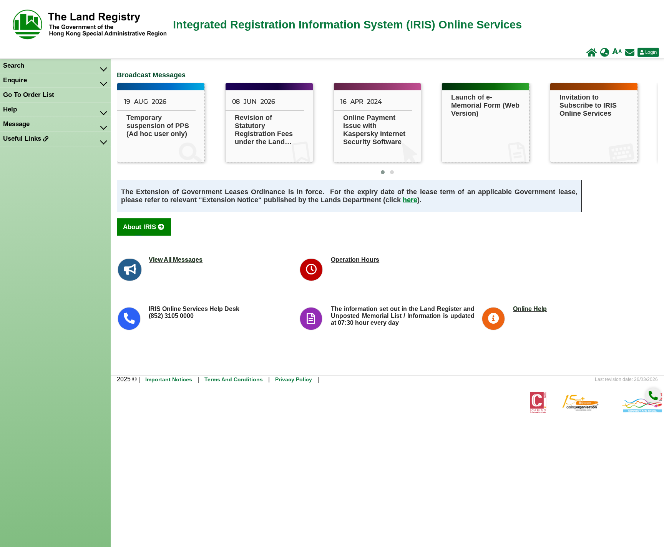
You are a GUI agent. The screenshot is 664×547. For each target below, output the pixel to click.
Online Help (530, 309)
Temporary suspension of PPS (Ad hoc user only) (157, 126)
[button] (382, 172)
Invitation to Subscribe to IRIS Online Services (588, 105)
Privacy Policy (293, 379)
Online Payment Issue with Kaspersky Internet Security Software (374, 130)
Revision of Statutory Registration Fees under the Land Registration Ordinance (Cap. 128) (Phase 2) (264, 130)
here (410, 200)
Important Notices (168, 379)
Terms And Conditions (233, 379)
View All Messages (176, 259)
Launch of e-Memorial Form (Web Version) (485, 105)
